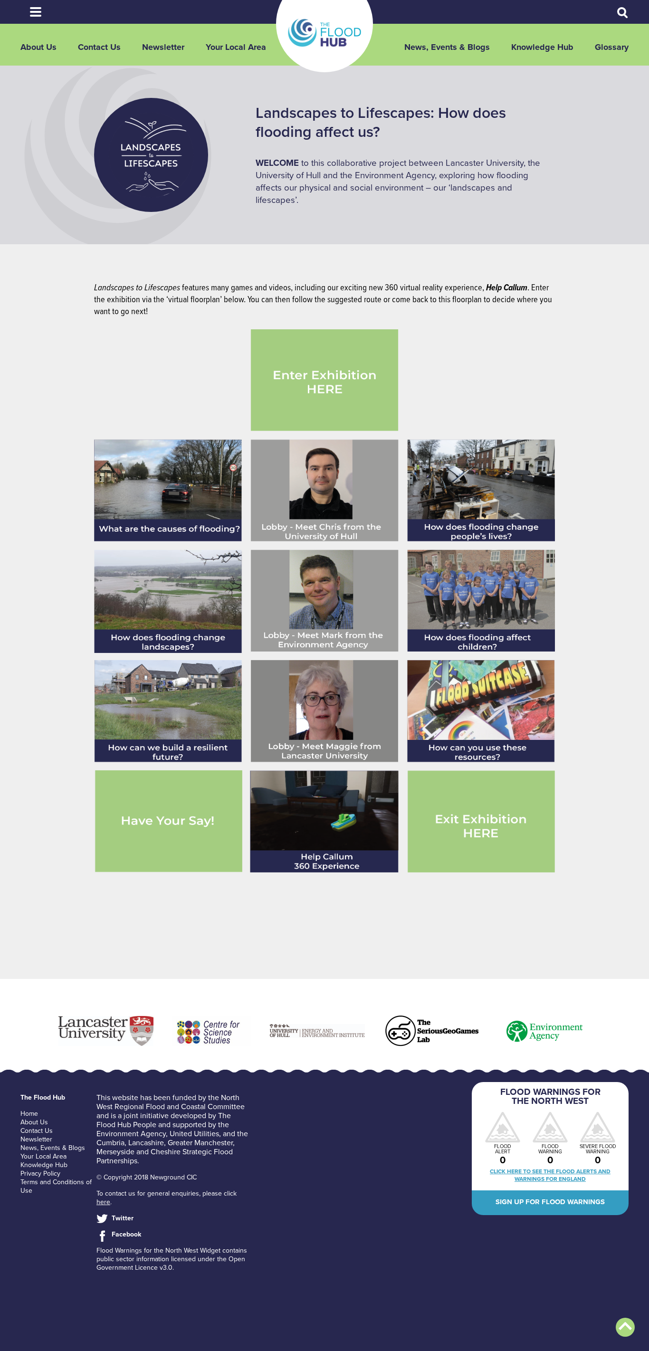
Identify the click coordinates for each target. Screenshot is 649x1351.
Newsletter (163, 47)
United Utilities (194, 1134)
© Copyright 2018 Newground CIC (146, 1177)
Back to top (625, 1327)
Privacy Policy (40, 1173)
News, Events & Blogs (447, 47)
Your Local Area (236, 47)
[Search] (623, 13)
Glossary (612, 47)
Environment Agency (131, 1134)
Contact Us (99, 47)
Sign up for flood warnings (550, 1202)
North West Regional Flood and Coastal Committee (170, 1102)
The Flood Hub (324, 32)
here (103, 1202)
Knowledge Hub (542, 47)
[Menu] (35, 12)
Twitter (123, 1218)
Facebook (126, 1234)
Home (29, 1114)
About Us (38, 47)
